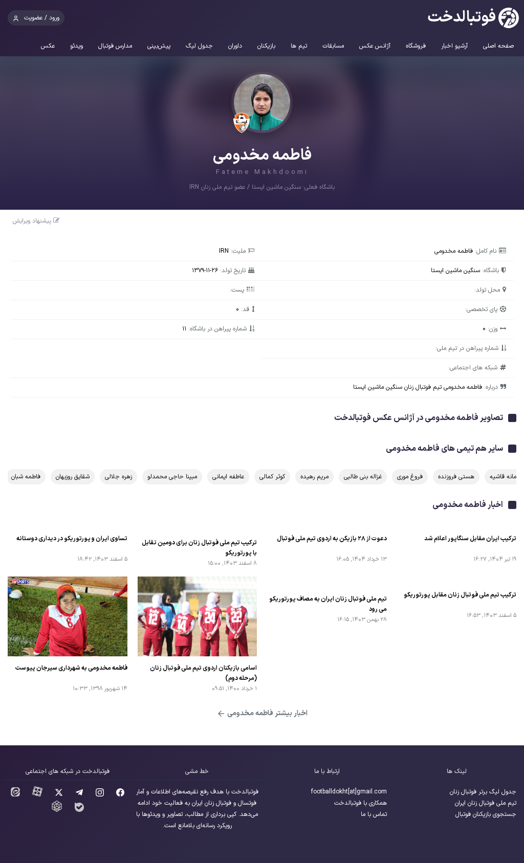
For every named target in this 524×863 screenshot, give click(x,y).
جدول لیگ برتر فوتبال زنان (483, 791)
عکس (48, 46)
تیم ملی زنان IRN (210, 187)
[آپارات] (37, 795)
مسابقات (333, 46)
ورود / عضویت (41, 18)
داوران (235, 46)
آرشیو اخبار (454, 46)
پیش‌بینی (158, 46)
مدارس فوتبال (115, 46)
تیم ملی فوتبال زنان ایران (485, 803)
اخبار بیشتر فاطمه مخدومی (267, 713)
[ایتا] (15, 795)
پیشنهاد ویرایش (33, 221)
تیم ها (299, 46)
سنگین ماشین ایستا (276, 187)
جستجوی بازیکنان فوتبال (485, 814)
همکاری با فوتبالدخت (360, 803)
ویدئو (76, 46)
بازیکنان (266, 46)
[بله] (79, 810)
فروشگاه (416, 46)
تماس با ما (374, 814)
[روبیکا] (56, 810)
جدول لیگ (199, 46)
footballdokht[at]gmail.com (349, 791)
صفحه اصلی (498, 46)
